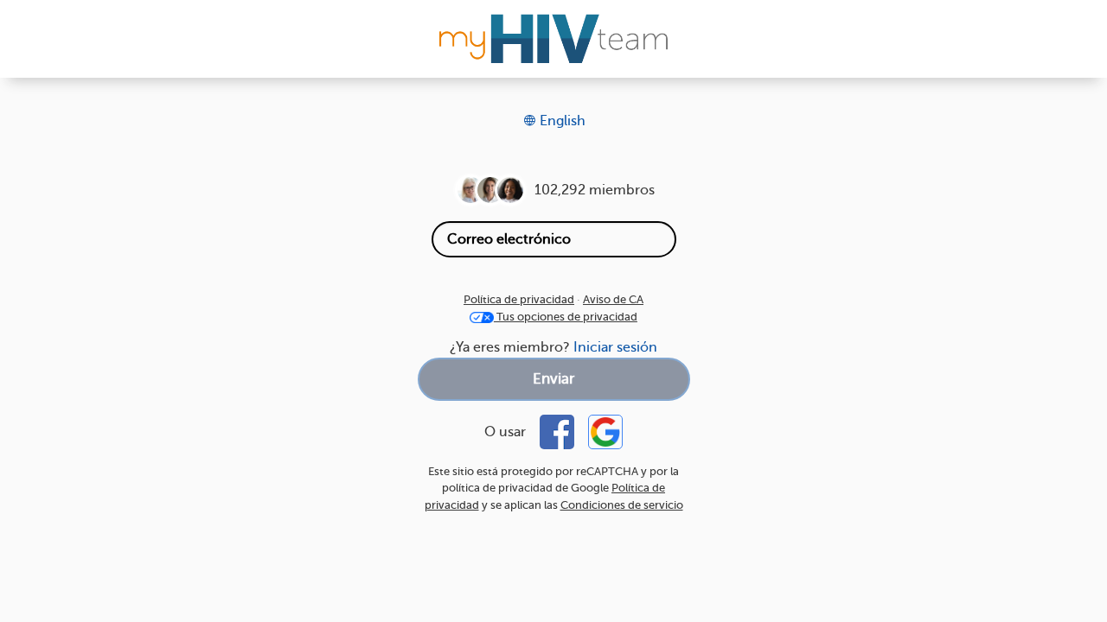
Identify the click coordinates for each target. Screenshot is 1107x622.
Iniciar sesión (615, 347)
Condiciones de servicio (621, 504)
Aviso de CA (613, 299)
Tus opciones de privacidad (565, 316)
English (560, 121)
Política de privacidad (519, 299)
